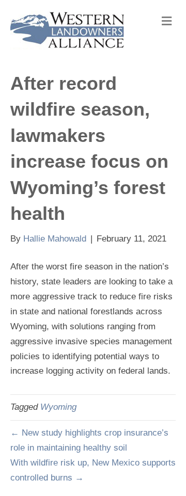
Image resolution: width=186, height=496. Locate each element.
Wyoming (58, 407)
